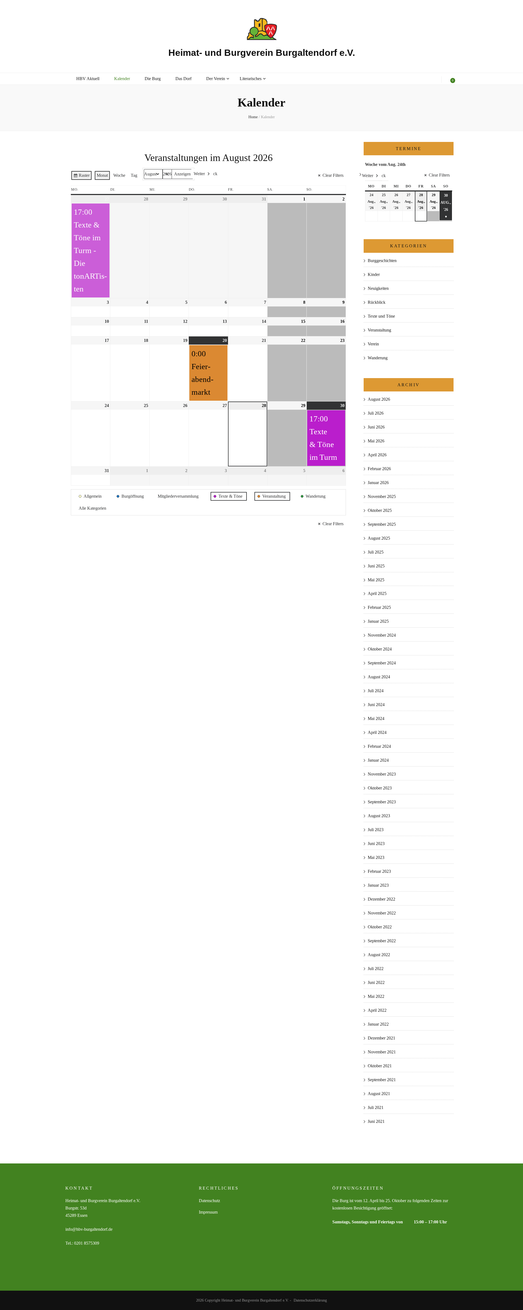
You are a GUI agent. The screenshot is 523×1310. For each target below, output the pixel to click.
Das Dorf (183, 78)
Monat (102, 175)
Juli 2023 (376, 829)
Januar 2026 (378, 482)
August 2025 (379, 538)
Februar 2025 (379, 607)
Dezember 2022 (381, 899)
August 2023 (379, 815)
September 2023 (382, 802)
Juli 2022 (376, 968)
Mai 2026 (376, 441)
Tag (134, 175)
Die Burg (153, 78)
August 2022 (379, 954)
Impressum (208, 1212)
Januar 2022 (378, 1024)
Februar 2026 (379, 468)
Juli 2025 (376, 552)
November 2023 (382, 774)
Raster (81, 176)
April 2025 (377, 593)
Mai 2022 (376, 996)
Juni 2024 (376, 704)
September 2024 (382, 663)
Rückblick (376, 302)
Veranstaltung (379, 330)
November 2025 (382, 496)
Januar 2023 (378, 885)
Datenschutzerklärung (310, 1300)
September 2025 (382, 524)
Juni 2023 (376, 843)
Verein (373, 344)
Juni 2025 (376, 566)
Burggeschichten (382, 260)
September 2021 (382, 1079)
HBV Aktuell (87, 78)
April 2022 (377, 1010)
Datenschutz (209, 1200)
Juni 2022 (376, 982)
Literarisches (251, 78)
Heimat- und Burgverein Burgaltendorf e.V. (261, 52)
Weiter (199, 173)
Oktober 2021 (380, 1065)
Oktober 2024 (380, 649)
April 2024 (377, 732)
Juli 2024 (376, 690)
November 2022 (382, 913)
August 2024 (379, 676)
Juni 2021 (376, 1121)
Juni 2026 (376, 427)
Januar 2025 (378, 621)
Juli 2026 (376, 413)
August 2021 (379, 1093)
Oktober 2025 (380, 510)
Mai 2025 (376, 580)
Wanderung (378, 357)
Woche (119, 175)
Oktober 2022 (380, 927)
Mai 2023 (376, 857)
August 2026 (379, 399)
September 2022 (382, 940)
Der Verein (215, 78)
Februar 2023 (379, 871)
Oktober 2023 (380, 788)
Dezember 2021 (381, 1038)
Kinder (374, 274)
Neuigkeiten (378, 288)
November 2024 (382, 635)
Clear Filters (333, 175)
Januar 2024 (378, 760)
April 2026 (377, 454)
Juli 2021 (376, 1107)
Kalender (122, 78)
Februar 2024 (379, 746)
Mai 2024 (376, 718)
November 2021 (382, 1052)
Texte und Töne (381, 316)
